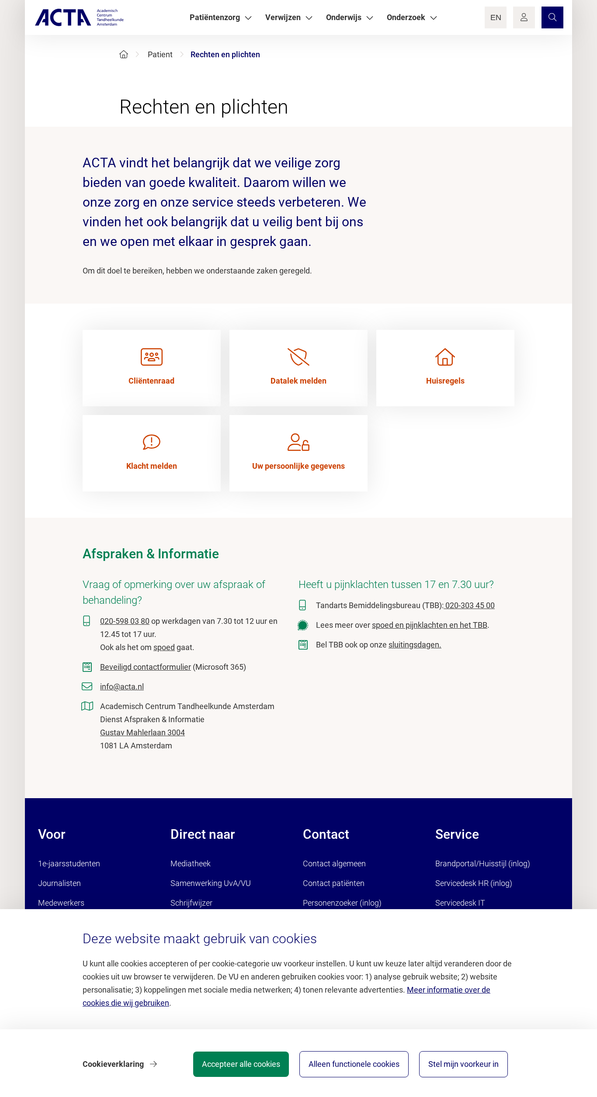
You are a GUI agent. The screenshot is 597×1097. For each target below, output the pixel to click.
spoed (164, 647)
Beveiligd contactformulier (145, 666)
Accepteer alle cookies (241, 1064)
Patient (160, 54)
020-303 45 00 (469, 605)
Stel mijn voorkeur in (463, 1064)
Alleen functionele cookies (354, 1064)
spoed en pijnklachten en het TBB (429, 625)
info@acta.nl (122, 686)
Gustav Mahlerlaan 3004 (142, 732)
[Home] (123, 54)
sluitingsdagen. (415, 644)
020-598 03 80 (124, 621)
